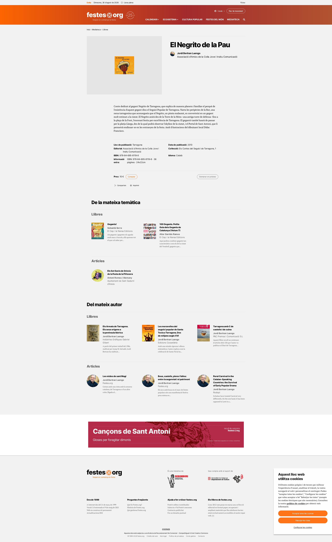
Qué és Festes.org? (134, 504)
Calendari (151, 19)
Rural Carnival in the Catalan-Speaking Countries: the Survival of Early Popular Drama (225, 381)
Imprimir (136, 185)
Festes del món (215, 19)
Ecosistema (170, 19)
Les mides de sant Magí (114, 376)
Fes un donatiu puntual (177, 513)
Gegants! (112, 224)
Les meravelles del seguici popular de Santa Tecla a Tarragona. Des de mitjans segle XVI (170, 331)
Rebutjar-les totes (303, 520)
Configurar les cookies (303, 527)
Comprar (131, 177)
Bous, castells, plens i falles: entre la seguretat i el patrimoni (174, 378)
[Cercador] (244, 19)
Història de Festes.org (135, 507)
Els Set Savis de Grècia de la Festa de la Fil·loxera (120, 272)
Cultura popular (192, 19)
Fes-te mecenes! (236, 11)
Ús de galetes (191, 536)
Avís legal (163, 536)
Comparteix (121, 185)
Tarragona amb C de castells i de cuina (223, 328)
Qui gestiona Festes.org (136, 510)
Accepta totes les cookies (303, 513)
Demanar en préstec (207, 177)
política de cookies (296, 503)
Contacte (201, 536)
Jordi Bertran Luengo (188, 53)
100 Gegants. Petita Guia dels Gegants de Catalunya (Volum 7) (170, 227)
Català (220, 11)
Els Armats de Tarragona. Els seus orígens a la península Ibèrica (115, 329)
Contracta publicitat (176, 510)
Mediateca (233, 19)
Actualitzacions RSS (95, 513)
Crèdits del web (152, 536)
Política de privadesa (176, 536)
